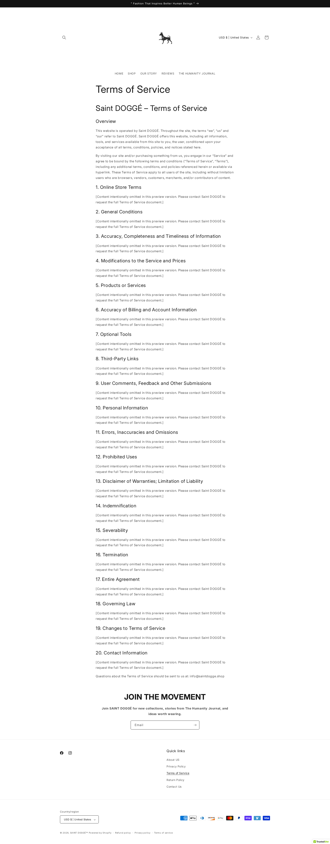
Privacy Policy (176, 766)
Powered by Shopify (100, 833)
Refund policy (123, 832)
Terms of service (163, 832)
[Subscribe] (195, 725)
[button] (64, 37)
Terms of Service (178, 773)
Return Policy (175, 780)
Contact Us (174, 786)
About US (173, 759)
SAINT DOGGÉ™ (79, 833)
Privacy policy (142, 832)
